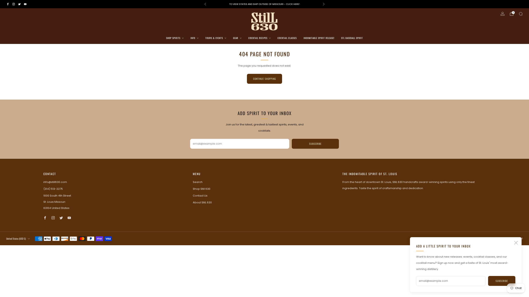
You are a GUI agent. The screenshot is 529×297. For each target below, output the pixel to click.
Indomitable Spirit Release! (319, 38)
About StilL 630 (202, 202)
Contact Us (200, 196)
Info (193, 38)
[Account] (502, 14)
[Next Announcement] (323, 4)
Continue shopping (264, 78)
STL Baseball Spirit (352, 38)
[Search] (521, 14)
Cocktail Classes (287, 38)
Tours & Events (214, 38)
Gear (235, 38)
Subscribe (502, 281)
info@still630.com (55, 182)
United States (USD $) (16, 238)
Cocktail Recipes (257, 38)
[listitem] (264, 4)
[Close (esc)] (516, 242)
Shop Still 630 (201, 189)
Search (198, 182)
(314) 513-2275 (53, 189)
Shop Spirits (173, 38)
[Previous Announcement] (205, 4)
